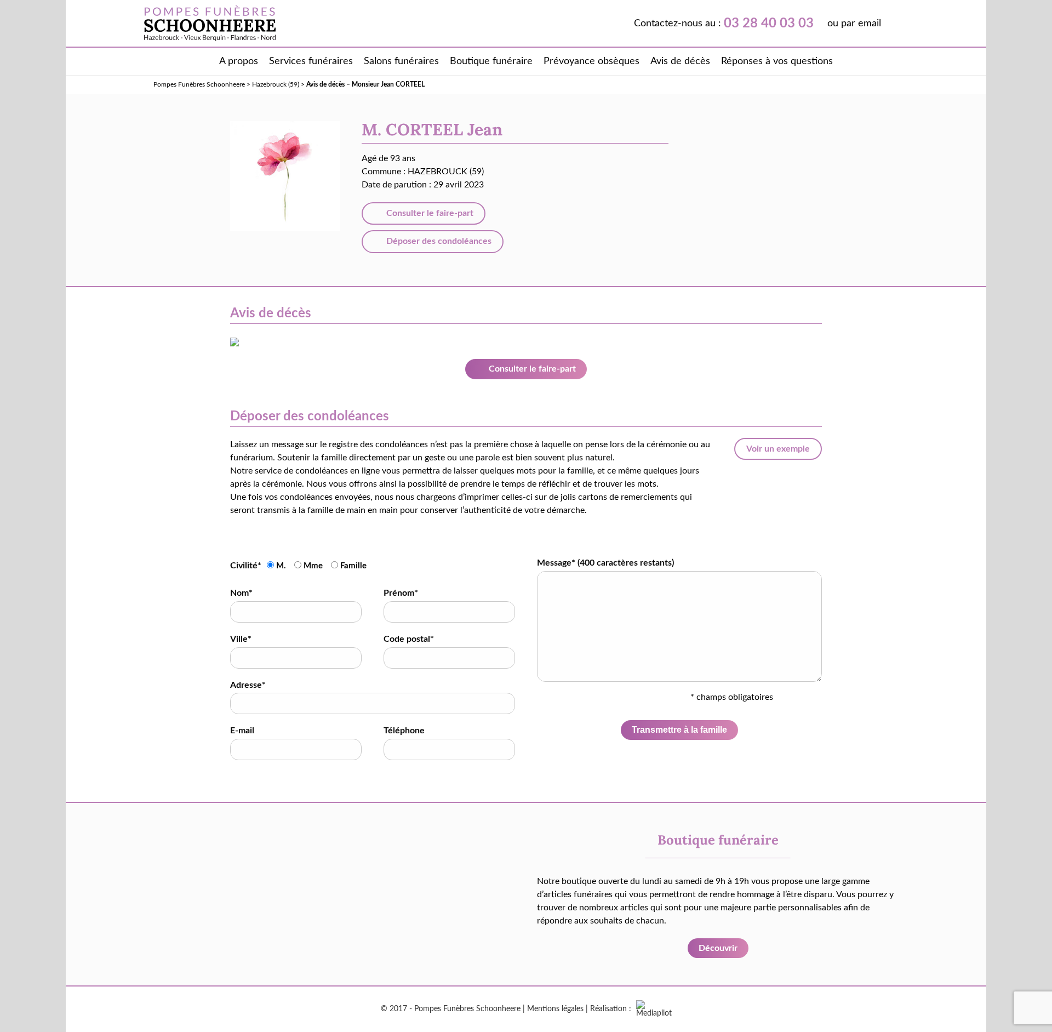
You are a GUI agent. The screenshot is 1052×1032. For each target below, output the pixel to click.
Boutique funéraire (491, 61)
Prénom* (401, 593)
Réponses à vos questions (777, 61)
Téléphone (404, 730)
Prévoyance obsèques (591, 61)
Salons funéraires (401, 61)
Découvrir (718, 948)
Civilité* (245, 565)
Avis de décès (680, 61)
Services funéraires (311, 61)
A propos (238, 61)
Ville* (240, 639)
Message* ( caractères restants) (605, 562)
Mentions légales (555, 1009)
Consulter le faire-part (428, 213)
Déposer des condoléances (437, 241)
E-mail (242, 730)
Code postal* (409, 639)
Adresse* (248, 685)
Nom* (241, 593)
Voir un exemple (778, 448)
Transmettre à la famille (679, 729)
